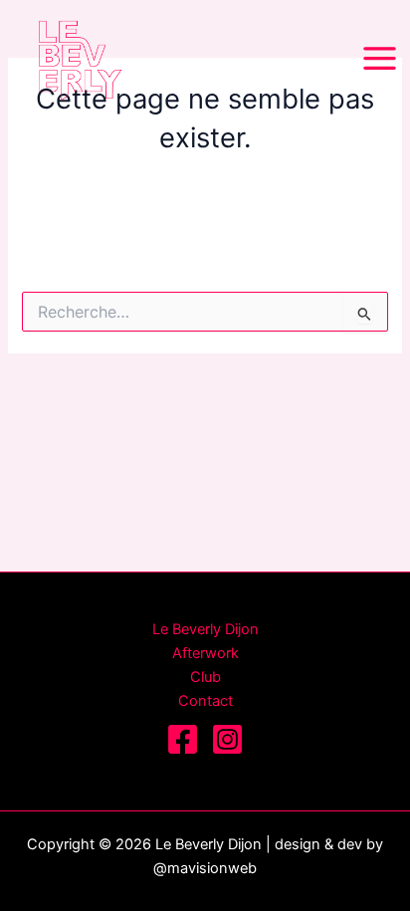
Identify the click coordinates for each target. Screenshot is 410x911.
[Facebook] (182, 739)
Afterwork (205, 653)
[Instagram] (227, 739)
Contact (205, 701)
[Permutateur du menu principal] (379, 58)
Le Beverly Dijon (205, 629)
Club (205, 677)
